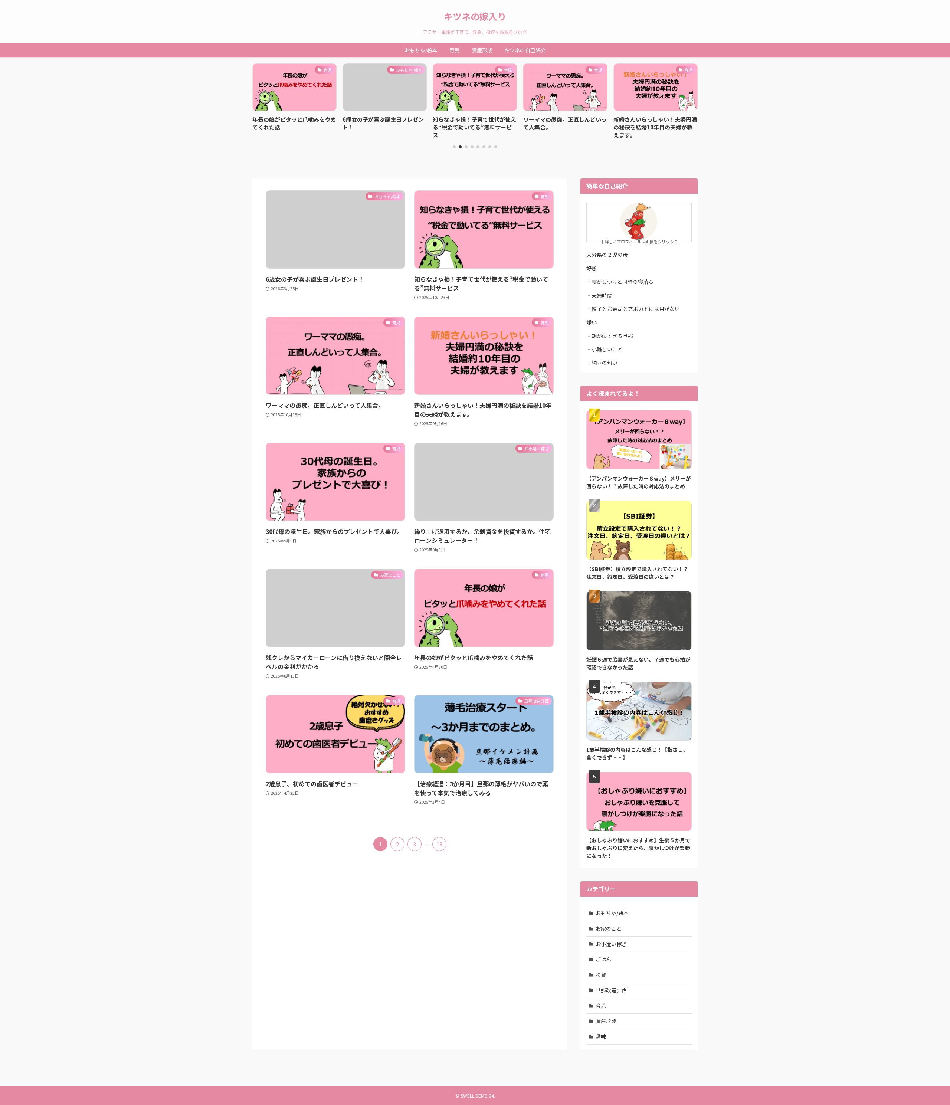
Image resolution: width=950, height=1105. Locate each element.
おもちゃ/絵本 (612, 913)
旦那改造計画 (611, 990)
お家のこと (609, 928)
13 (439, 844)
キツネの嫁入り (475, 16)
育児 (601, 1005)
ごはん (603, 959)
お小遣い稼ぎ (611, 944)
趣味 (601, 1036)
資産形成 (606, 1020)
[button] (454, 146)
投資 (601, 974)
